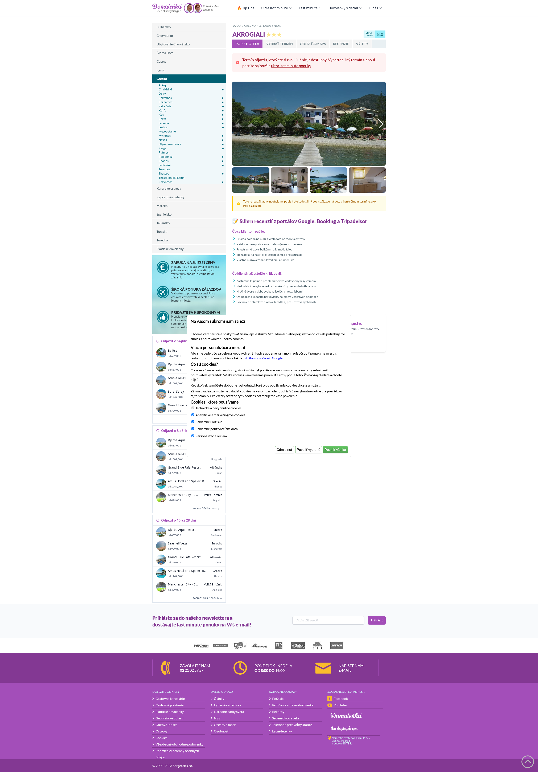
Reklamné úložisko (208, 422)
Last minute (308, 8)
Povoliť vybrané (308, 450)
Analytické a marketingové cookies (220, 415)
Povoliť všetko (335, 450)
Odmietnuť (284, 450)
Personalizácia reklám (211, 436)
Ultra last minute (274, 8)
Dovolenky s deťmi (343, 8)
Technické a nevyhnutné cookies (218, 408)
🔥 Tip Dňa (245, 8)
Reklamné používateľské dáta (216, 429)
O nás (373, 8)
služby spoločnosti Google (263, 358)
